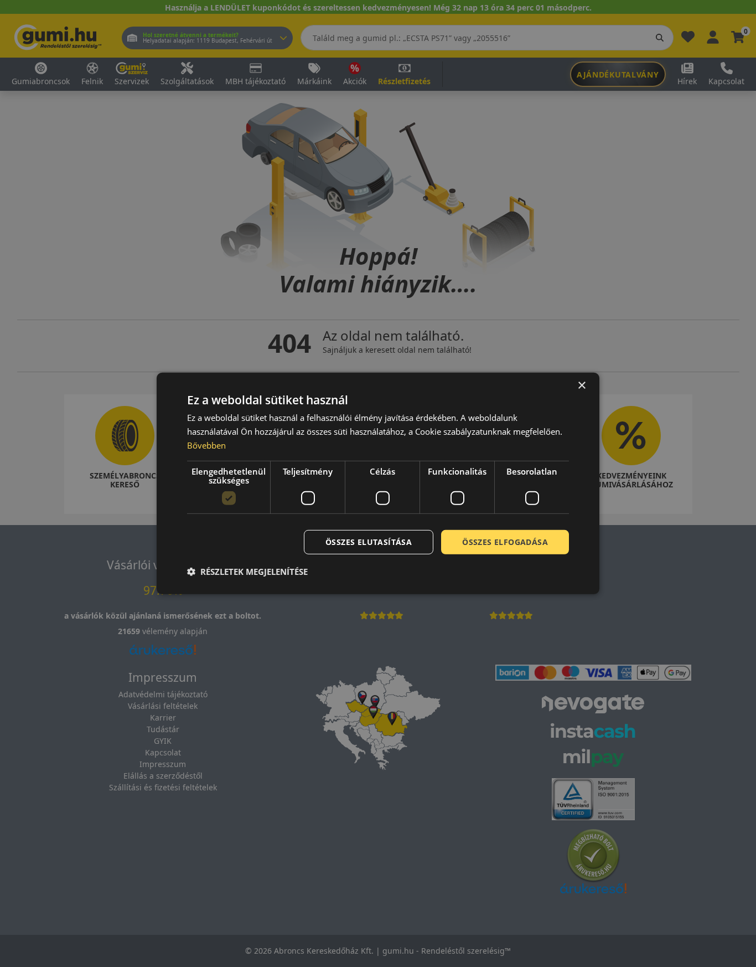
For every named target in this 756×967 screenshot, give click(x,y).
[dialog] (378, 483)
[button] (247, 571)
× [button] (581, 386)
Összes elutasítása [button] (368, 541)
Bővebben (206, 445)
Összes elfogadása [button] (505, 541)
